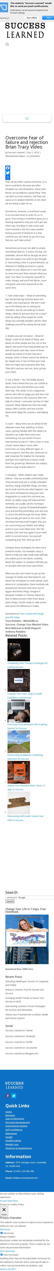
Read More (12, 1200)
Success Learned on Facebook (20, 1036)
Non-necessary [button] (7, 1251)
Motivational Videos (15, 156)
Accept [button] (3, 1200)
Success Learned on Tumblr (18, 1042)
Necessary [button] (5, 1229)
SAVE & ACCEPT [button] (8, 1269)
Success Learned (16, 152)
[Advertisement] (27, 85)
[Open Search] (7, 44)
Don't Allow (32, 18)
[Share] (27, 177)
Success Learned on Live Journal (21, 1047)
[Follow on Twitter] (13, 1095)
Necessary (9, 1233)
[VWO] (10, 18)
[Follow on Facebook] (7, 1095)
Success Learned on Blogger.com (21, 1053)
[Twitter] (27, 172)
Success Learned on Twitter (19, 1030)
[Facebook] (27, 167)
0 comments (33, 156)
